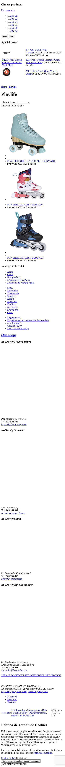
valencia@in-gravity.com (13, 513)
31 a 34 (13, 21)
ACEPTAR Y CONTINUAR (14, 764)
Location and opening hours (20, 282)
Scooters (11, 296)
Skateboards (13, 293)
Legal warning (14, 323)
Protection (12, 301)
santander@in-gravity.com (14, 670)
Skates (10, 288)
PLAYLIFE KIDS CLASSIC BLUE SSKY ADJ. (31, 161)
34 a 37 (13, 25)
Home (4, 86)
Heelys (10, 298)
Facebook (12, 696)
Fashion (11, 304)
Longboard (12, 290)
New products (13, 277)
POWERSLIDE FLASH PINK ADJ (25, 204)
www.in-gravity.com (38, 691)
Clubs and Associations (18, 280)
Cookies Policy (14, 326)
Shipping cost (13, 317)
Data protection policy (18, 328)
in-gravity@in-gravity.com (13, 424)
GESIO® (6, 713)
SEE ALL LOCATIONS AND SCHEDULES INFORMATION (31, 675)
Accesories (12, 307)
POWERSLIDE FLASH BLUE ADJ (25, 257)
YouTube (11, 702)
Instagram (12, 699)
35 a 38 (13, 28)
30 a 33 (13, 18)
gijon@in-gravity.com (11, 578)
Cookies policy (8, 758)
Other (10, 312)
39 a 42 (13, 31)
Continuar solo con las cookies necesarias (20, 761)
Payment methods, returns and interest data (28, 320)
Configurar (21, 758)
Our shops (8, 335)
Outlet (10, 274)
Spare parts (12, 309)
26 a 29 (13, 15)
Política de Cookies (43, 753)
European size (8, 10)
